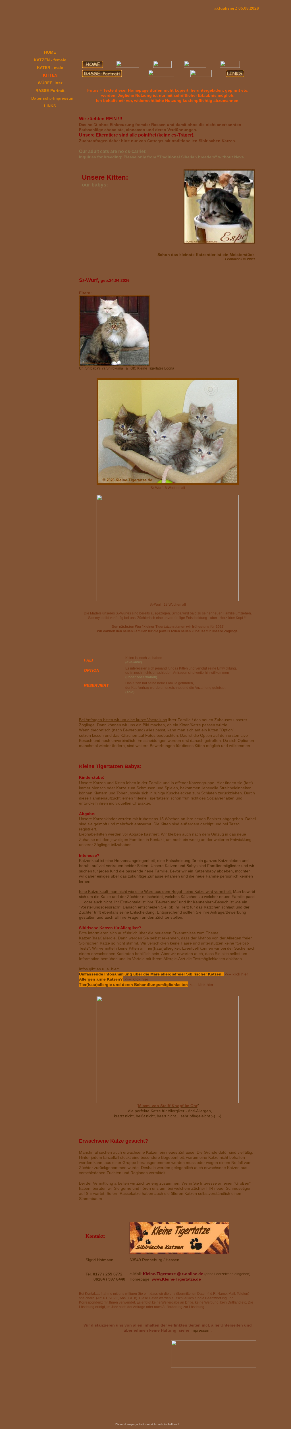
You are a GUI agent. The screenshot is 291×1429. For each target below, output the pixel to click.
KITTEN (50, 75)
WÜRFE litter (50, 83)
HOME (50, 52)
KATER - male (50, 67)
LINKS (50, 106)
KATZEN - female (50, 60)
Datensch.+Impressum (52, 98)
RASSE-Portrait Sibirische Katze (50, 91)
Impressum (200, 1330)
